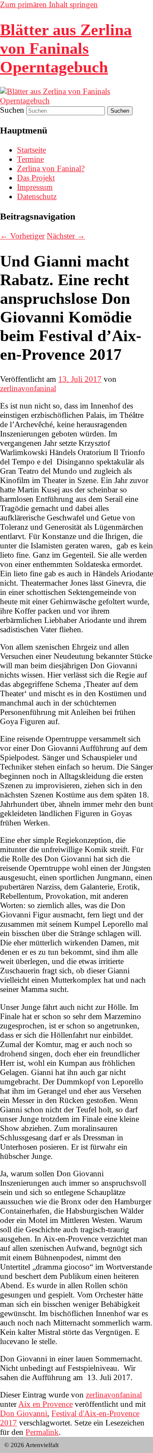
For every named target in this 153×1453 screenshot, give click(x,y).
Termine (30, 159)
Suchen (12, 110)
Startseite (31, 149)
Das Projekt (36, 177)
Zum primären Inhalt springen (49, 4)
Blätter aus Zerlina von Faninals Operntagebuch (66, 48)
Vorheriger (22, 235)
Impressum (35, 187)
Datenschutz (37, 196)
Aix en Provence (45, 1404)
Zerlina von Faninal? (51, 168)
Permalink (42, 1432)
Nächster (66, 235)
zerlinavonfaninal (28, 388)
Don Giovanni (23, 1413)
